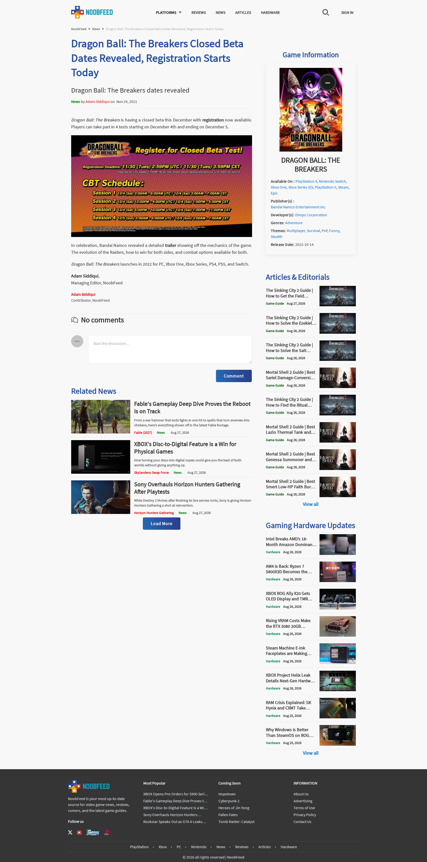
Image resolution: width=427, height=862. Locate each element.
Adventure (293, 222)
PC (179, 846)
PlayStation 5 (325, 187)
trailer (171, 245)
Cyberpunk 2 (228, 800)
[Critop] (108, 832)
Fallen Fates (228, 814)
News (220, 12)
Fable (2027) (143, 432)
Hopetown (227, 793)
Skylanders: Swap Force (151, 472)
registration (213, 120)
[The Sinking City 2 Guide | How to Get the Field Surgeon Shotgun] (338, 304)
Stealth (276, 236)
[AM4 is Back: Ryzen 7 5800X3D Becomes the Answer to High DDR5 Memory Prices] (338, 580)
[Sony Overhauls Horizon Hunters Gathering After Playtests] (100, 512)
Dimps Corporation (311, 214)
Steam (343, 187)
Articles (243, 12)
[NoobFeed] (92, 12)
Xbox (163, 846)
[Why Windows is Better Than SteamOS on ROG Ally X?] (338, 744)
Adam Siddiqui (97, 101)
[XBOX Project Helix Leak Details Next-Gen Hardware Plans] (338, 689)
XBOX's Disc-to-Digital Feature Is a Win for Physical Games (185, 447)
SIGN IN (347, 12)
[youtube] (79, 832)
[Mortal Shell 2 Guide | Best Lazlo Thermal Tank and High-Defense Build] (338, 441)
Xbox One (279, 187)
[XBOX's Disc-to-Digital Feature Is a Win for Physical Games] (100, 472)
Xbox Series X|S (300, 187)
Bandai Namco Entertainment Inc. (298, 206)
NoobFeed (78, 29)
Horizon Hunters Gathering (154, 512)
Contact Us (302, 821)
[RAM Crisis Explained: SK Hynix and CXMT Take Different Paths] (338, 716)
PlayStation (139, 846)
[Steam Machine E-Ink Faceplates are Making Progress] (338, 662)
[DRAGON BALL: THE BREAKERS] (310, 150)
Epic (274, 193)
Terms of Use (304, 807)
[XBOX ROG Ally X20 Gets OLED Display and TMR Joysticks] (338, 608)
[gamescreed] (93, 832)
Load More (161, 523)
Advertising (303, 800)
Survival (313, 230)
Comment (234, 376)
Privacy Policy (305, 814)
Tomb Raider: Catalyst (236, 821)
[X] (70, 832)
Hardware (270, 12)
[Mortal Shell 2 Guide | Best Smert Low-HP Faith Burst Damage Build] (338, 495)
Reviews (199, 12)
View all (311, 504)
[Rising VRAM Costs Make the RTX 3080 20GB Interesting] (338, 635)
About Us (301, 793)
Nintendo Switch (332, 181)
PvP (324, 230)
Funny (334, 230)
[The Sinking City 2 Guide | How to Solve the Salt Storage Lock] (338, 359)
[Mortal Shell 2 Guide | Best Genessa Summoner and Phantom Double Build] (338, 468)
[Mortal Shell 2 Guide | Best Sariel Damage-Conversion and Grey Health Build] (338, 386)
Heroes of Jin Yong (233, 807)
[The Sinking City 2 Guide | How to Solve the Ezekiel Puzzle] (338, 332)
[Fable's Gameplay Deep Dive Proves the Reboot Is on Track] (100, 432)
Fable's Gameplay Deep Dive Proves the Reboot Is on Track (192, 407)
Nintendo (199, 846)
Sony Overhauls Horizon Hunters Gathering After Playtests (187, 487)
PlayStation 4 (306, 181)
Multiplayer (296, 230)
